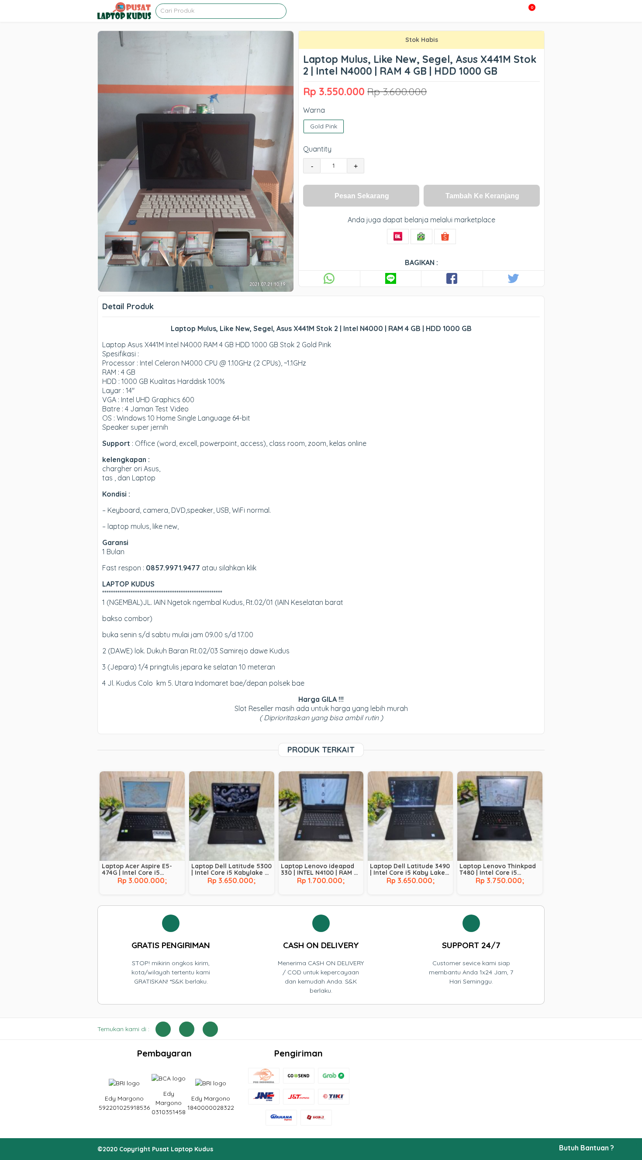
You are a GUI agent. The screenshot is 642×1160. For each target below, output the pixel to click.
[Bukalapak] (398, 236)
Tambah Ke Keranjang (482, 196)
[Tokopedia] (421, 236)
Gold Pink (323, 126)
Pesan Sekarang (362, 196)
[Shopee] (445, 236)
